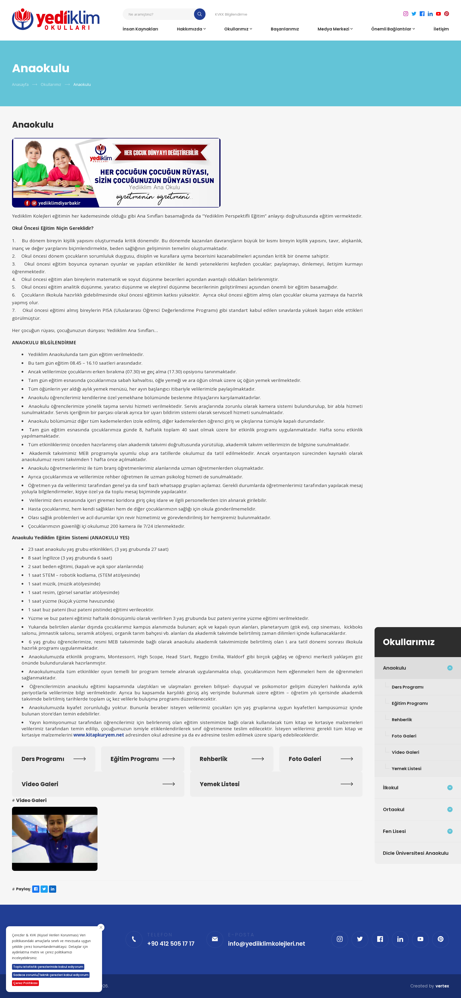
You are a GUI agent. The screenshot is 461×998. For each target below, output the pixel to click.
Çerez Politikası (25, 983)
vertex (442, 986)
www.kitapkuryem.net (98, 735)
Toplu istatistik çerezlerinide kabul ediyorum (48, 966)
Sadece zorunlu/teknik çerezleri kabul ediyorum (50, 975)
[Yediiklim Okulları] (55, 19)
